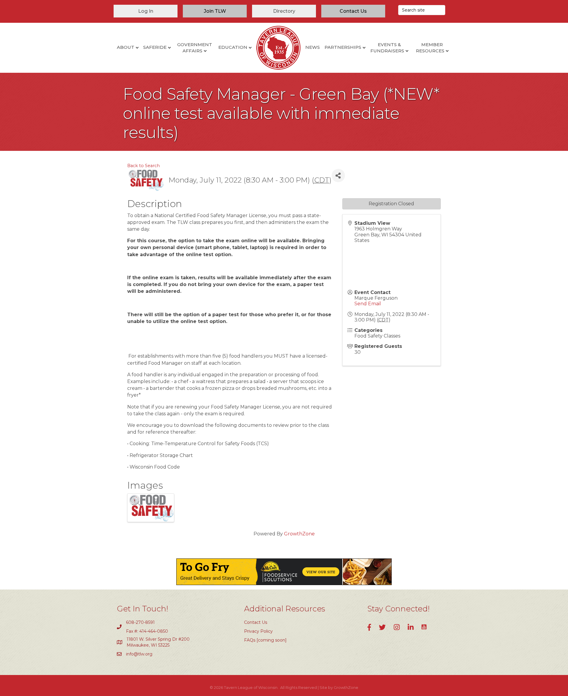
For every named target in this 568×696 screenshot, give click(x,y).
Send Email (367, 303)
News (312, 47)
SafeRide (155, 47)
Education (232, 47)
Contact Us (255, 622)
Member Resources (430, 48)
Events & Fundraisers (387, 48)
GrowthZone (299, 534)
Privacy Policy (258, 631)
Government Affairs (194, 48)
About (125, 47)
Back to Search (143, 165)
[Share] (338, 175)
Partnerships (343, 47)
